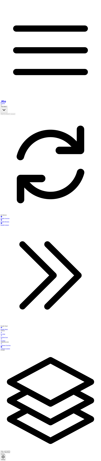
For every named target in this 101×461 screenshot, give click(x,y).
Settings (3, 459)
